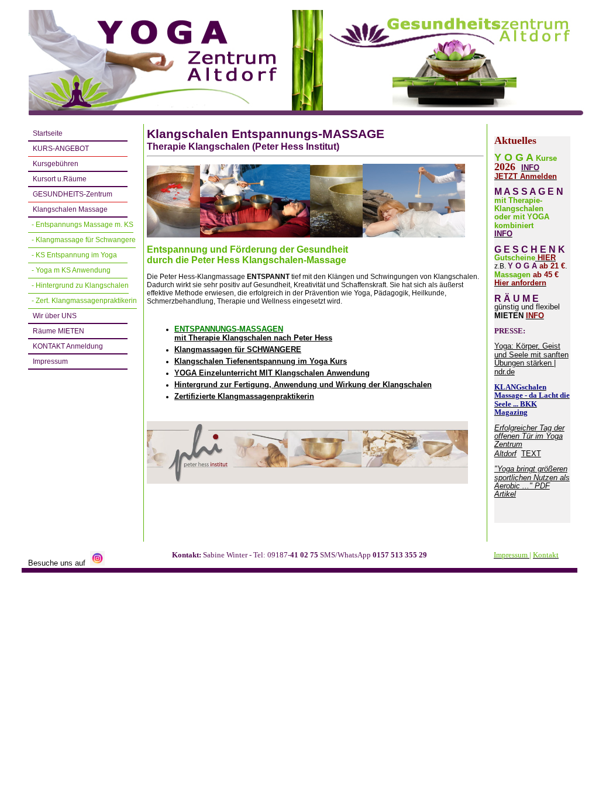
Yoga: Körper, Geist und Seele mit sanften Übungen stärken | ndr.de (531, 359)
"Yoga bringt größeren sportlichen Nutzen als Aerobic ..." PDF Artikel (532, 481)
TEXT (531, 453)
